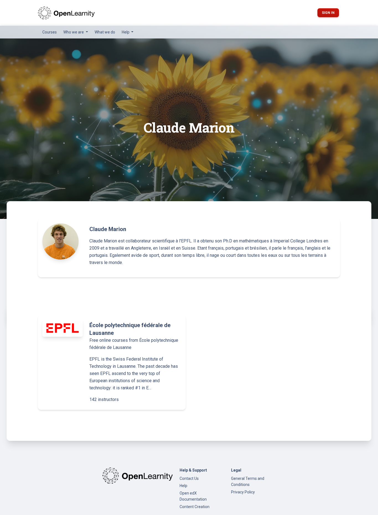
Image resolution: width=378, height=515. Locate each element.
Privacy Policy (243, 492)
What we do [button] (105, 32)
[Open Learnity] (66, 12)
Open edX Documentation (193, 496)
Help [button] (126, 32)
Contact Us (189, 478)
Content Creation (194, 506)
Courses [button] (49, 32)
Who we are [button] (74, 32)
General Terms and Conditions (247, 481)
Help (183, 485)
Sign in (328, 13)
